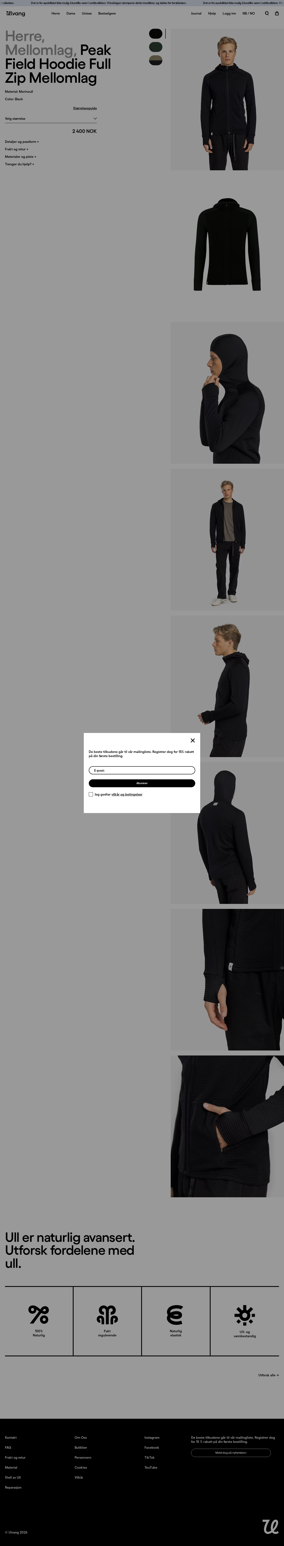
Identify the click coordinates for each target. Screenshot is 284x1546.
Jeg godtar (118, 794)
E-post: (99, 770)
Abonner (142, 783)
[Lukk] (193, 740)
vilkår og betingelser (126, 794)
